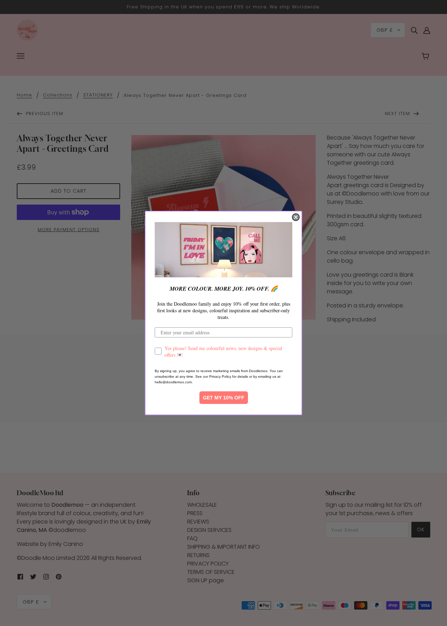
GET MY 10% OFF (223, 397)
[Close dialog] (295, 217)
